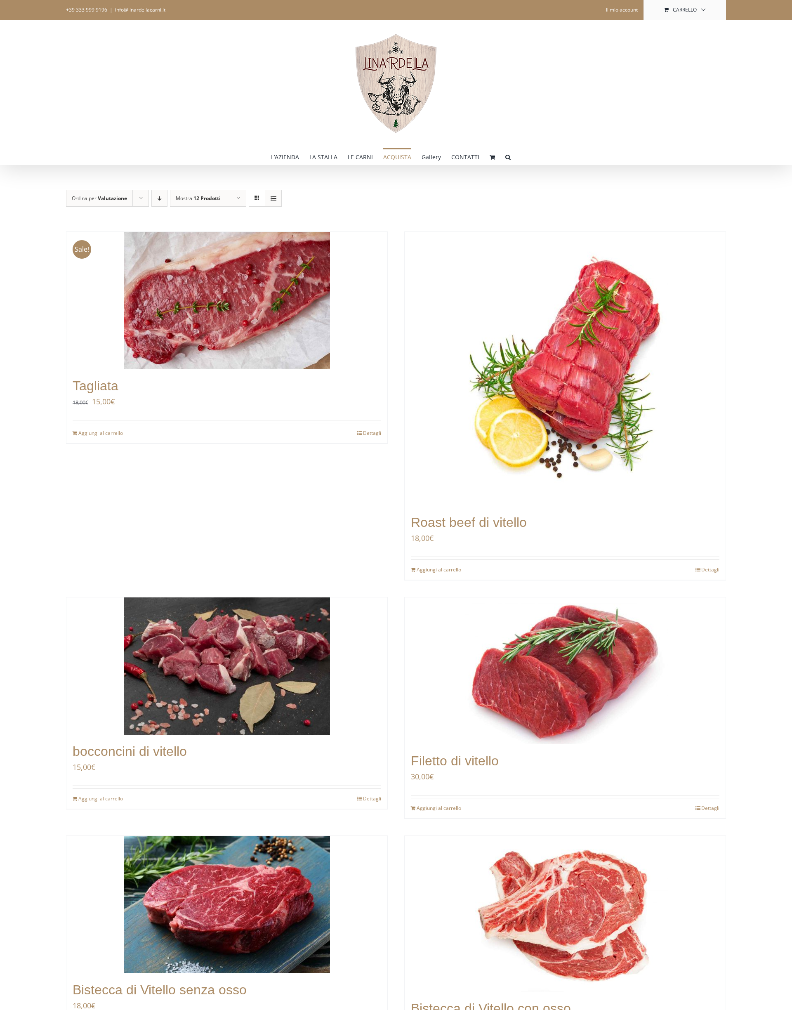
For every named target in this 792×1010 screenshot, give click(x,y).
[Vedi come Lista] (273, 198)
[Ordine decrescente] (159, 198)
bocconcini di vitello (130, 751)
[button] (508, 156)
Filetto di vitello (455, 760)
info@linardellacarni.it (140, 9)
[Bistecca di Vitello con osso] (565, 914)
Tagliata (95, 385)
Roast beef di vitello (469, 522)
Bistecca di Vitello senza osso (160, 989)
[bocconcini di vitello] (226, 666)
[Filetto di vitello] (565, 670)
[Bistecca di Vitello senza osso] (226, 904)
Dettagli (372, 433)
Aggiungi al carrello (100, 433)
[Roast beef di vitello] (565, 369)
